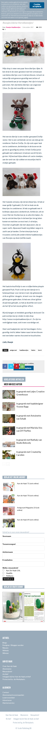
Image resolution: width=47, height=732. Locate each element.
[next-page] (8, 464)
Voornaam (7, 536)
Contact (6, 692)
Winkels (6, 650)
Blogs (5, 643)
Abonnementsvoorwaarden (13, 695)
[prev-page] (4, 464)
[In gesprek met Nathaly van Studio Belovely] (9, 442)
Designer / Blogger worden (13, 645)
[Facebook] (5, 366)
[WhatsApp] (22, 366)
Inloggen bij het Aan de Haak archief (17, 677)
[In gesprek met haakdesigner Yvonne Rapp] (9, 406)
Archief (5, 674)
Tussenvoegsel (9, 544)
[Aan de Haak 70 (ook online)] (9, 498)
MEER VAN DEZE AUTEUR (13, 384)
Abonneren (7, 669)
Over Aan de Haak (10, 666)
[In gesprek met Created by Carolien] (9, 454)
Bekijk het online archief (14, 477)
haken (33, 350)
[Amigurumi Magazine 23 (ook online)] (9, 510)
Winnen (6, 653)
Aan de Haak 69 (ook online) (28, 520)
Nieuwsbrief (7, 671)
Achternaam (8, 552)
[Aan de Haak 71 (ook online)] (9, 486)
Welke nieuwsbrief (10, 568)
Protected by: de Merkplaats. (14, 679)
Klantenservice (8, 703)
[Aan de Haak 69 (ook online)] (9, 522)
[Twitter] (10, 366)
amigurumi (13, 350)
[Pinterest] (16, 366)
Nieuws (5, 648)
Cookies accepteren (37, 5)
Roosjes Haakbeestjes (13, 27)
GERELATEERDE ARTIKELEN (14, 379)
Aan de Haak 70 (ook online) (28, 495)
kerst (40, 350)
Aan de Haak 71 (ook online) (28, 483)
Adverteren (7, 700)
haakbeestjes (24, 350)
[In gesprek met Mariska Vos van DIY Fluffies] (9, 430)
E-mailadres (8, 560)
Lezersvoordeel (9, 698)
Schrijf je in (8, 579)
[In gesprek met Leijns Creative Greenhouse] (9, 394)
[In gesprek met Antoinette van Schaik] (9, 418)
